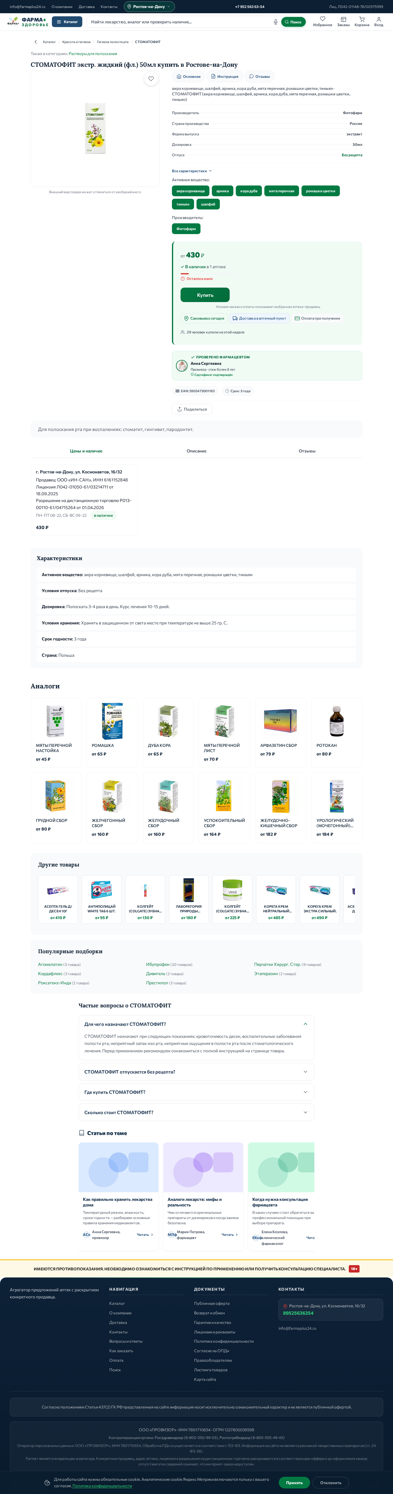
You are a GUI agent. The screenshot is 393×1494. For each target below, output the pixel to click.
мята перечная (281, 191)
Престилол (157, 982)
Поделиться (195, 409)
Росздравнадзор (169, 1437)
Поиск (115, 1369)
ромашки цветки (320, 191)
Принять (294, 1482)
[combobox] (196, 22)
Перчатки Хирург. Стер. (277, 964)
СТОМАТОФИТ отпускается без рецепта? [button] (129, 1071)
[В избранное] (151, 79)
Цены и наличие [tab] (86, 450)
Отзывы (262, 76)
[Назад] (36, 42)
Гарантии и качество (212, 1322)
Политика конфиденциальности (102, 1485)
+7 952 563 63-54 (249, 6)
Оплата (116, 1360)
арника (222, 191)
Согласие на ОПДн (211, 1350)
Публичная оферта (212, 1303)
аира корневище (191, 191)
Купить (205, 295)
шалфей (208, 204)
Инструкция (228, 76)
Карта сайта (205, 1379)
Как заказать (121, 1350)
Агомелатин (50, 964)
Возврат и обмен (209, 1312)
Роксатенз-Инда (54, 982)
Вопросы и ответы (125, 1341)
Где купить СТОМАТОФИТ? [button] (115, 1092)
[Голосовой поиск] (276, 22)
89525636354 (298, 1313)
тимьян (183, 204)
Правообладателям (213, 1360)
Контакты (109, 6)
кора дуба (248, 191)
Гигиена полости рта (113, 42)
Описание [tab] (196, 450)
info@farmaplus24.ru (27, 6)
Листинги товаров (211, 1369)
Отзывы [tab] (307, 450)
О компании (62, 6)
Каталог (71, 21)
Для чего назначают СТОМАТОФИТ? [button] (125, 1024)
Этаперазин (266, 973)
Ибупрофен (157, 964)
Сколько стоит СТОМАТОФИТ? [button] (119, 1112)
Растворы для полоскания (93, 53)
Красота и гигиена (76, 42)
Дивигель (155, 973)
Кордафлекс (50, 973)
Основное (191, 76)
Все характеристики (189, 171)
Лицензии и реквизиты (214, 1331)
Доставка (87, 6)
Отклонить (330, 1482)
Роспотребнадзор (235, 1437)
